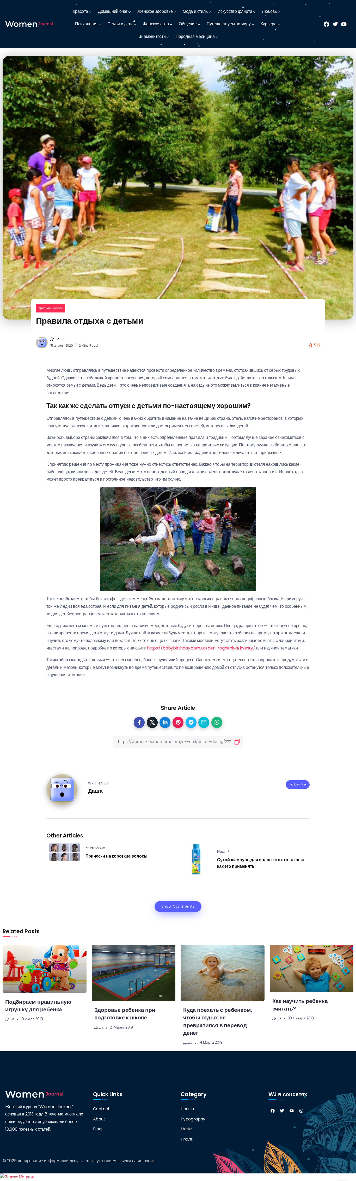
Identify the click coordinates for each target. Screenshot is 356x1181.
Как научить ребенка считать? (300, 1004)
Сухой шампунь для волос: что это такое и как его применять (260, 863)
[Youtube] (291, 1111)
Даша (54, 338)
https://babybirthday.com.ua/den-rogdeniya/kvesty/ (201, 648)
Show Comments (178, 906)
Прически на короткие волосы (116, 856)
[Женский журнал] (29, 24)
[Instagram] (301, 1111)
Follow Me (298, 784)
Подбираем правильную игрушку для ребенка (38, 1005)
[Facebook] (272, 1111)
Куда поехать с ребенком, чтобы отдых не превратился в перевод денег (217, 1021)
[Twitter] (282, 1111)
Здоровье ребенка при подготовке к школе (124, 1013)
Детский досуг (51, 308)
